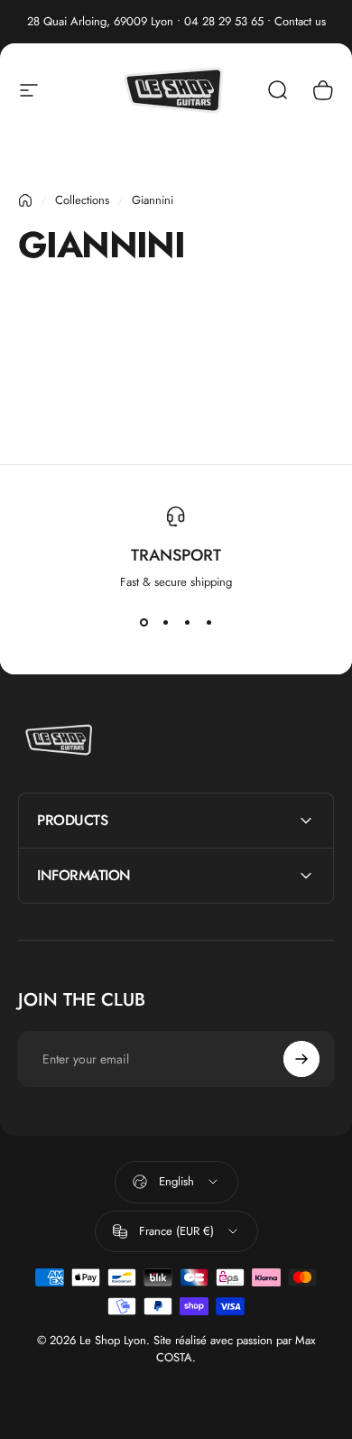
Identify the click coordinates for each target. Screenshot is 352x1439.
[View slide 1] (143, 623)
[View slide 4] (208, 623)
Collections (82, 200)
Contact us (300, 21)
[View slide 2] (165, 623)
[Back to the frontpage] (25, 200)
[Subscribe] (301, 1059)
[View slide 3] (187, 623)
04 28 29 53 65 (224, 21)
